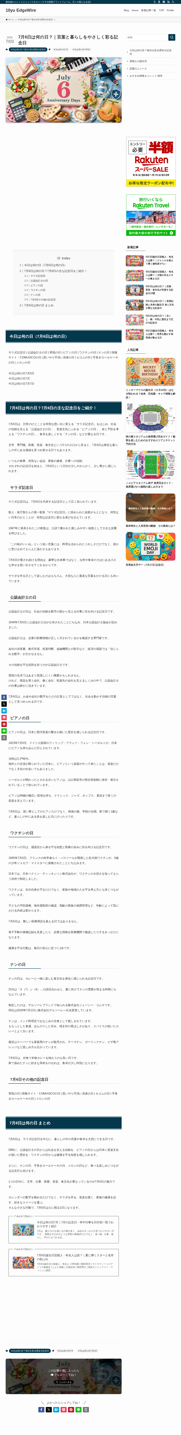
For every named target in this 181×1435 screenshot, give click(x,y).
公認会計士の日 (39, 280)
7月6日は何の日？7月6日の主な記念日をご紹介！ (55, 270)
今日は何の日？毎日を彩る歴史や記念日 (28, 49)
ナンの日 (35, 294)
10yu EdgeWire (21, 10)
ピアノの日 (37, 285)
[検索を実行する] (171, 37)
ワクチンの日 (38, 290)
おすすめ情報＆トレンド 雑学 (146, 75)
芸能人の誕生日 (138, 61)
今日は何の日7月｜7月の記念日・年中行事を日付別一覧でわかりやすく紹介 (75, 1224)
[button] (41, 1409)
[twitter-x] (154, 2)
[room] (159, 2)
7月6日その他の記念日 (43, 299)
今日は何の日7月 (60, 49)
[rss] (168, 2)
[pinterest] (164, 2)
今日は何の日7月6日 (81, 49)
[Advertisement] (64, 153)
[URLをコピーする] (86, 1409)
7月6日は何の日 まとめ (39, 305)
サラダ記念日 (38, 275)
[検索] (173, 2)
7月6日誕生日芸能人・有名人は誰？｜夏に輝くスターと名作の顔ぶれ (75, 1257)
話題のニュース (138, 68)
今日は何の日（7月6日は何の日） (45, 265)
